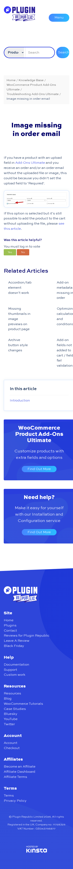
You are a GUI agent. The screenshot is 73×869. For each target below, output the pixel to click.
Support (10, 669)
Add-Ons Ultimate (30, 162)
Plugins (10, 625)
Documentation (16, 664)
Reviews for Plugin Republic (26, 635)
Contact (10, 630)
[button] (10, 252)
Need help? (39, 497)
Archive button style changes (18, 345)
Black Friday (14, 646)
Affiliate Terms (15, 777)
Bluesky (10, 714)
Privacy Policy (15, 800)
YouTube (11, 719)
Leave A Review (16, 640)
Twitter (9, 724)
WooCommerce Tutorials (23, 703)
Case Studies (15, 709)
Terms (9, 795)
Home (8, 620)
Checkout (12, 748)
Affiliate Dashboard (19, 771)
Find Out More (39, 469)
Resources (12, 693)
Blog (8, 698)
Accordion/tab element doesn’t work (20, 288)
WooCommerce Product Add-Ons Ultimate (39, 434)
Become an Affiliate (19, 766)
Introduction (20, 400)
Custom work (14, 674)
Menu (59, 17)
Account (10, 743)
